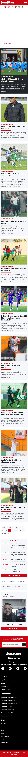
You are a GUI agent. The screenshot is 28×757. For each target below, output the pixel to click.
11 (16, 527)
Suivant (4, 533)
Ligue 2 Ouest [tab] (22, 581)
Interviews (4, 727)
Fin (9, 533)
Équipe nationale (5, 689)
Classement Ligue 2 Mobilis (8, 700)
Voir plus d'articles (14, 628)
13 (22, 527)
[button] (2, 6)
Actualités (4, 724)
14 (2, 530)
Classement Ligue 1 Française (9, 713)
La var (2, 739)
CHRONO (3, 730)
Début (4, 527)
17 (13, 530)
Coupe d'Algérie (5, 686)
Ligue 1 (3, 680)
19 (20, 530)
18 (16, 530)
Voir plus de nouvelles (14, 575)
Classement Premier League (9, 703)
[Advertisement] (14, 24)
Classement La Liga (6, 706)
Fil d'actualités (5, 736)
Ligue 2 (3, 683)
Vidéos (3, 733)
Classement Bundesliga (7, 710)
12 (19, 527)
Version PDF (4, 742)
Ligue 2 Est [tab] (12, 581)
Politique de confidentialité (8, 746)
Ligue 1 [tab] (4, 581)
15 (6, 530)
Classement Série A (6, 716)
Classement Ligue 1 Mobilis (8, 697)
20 (23, 530)
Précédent (10, 527)
